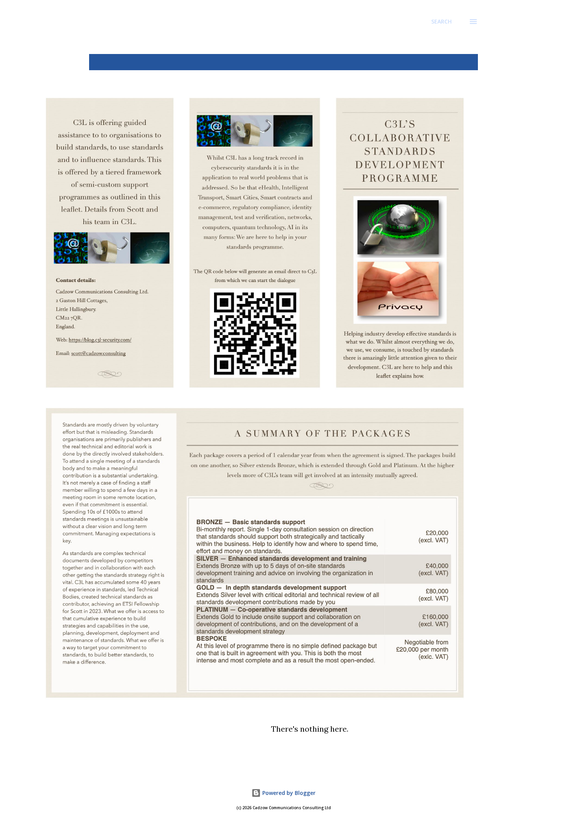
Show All (458, 62)
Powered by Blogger (288, 792)
